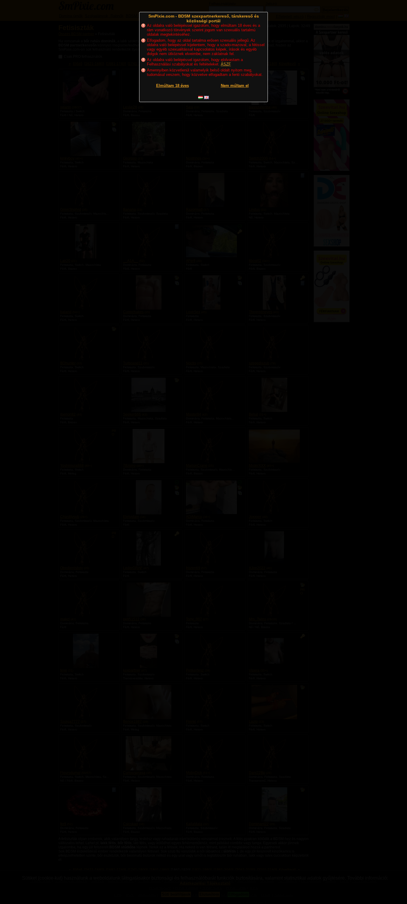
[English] (206, 97)
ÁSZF (226, 64)
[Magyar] (200, 97)
